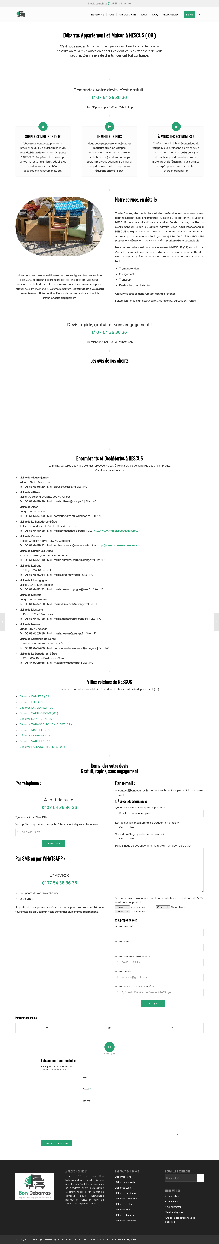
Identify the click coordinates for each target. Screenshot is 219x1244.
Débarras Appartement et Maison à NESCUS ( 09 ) (109, 35)
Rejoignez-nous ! (88, 1203)
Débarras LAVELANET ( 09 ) (37, 707)
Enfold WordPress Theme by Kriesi (121, 1239)
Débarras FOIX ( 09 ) (32, 702)
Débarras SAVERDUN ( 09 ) (36, 718)
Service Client (172, 1196)
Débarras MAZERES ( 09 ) (35, 730)
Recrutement (172, 1201)
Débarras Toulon (124, 1204)
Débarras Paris (123, 1176)
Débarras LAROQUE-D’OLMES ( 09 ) (42, 746)
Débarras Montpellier (126, 1198)
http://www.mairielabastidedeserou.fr (117, 530)
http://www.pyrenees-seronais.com (119, 545)
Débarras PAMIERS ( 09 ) (35, 696)
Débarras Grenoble (125, 1220)
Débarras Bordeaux (125, 1193)
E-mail (87, 1089)
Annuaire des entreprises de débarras (180, 1219)
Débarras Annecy (124, 1215)
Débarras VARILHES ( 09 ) (35, 741)
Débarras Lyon (123, 1187)
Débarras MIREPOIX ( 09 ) (35, 735)
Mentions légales (174, 1212)
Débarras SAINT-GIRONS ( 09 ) (38, 713)
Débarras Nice (122, 1209)
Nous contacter (173, 1206)
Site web (86, 1100)
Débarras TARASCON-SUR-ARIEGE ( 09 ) (45, 724)
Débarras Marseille (125, 1182)
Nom (86, 1077)
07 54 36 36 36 (121, 3)
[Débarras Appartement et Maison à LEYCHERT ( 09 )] (2, 622)
